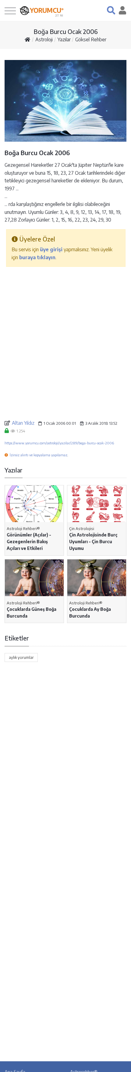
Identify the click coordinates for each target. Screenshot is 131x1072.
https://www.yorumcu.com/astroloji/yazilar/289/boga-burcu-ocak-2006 (59, 443)
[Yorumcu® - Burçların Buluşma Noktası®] (24, 10)
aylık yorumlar (21, 657)
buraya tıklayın (37, 257)
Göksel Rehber (90, 39)
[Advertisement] (65, 343)
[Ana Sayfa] (27, 39)
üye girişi (51, 249)
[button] (111, 10)
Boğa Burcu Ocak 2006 (66, 31)
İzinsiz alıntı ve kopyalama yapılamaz (38, 455)
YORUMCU (47, 10)
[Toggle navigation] (10, 10)
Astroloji (44, 39)
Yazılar (64, 39)
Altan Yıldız (23, 423)
